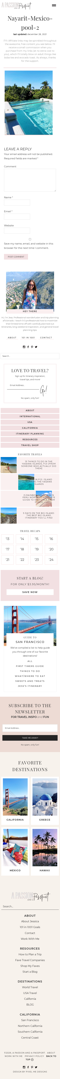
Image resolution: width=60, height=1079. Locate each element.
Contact (46, 337)
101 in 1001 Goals (30, 927)
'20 (51, 549)
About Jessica (30, 921)
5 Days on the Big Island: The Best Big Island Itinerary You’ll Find (39, 515)
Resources (30, 439)
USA (30, 422)
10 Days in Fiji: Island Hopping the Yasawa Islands (38, 481)
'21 (7, 560)
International (30, 416)
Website (9, 225)
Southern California (30, 1031)
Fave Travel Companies (30, 960)
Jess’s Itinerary (30, 686)
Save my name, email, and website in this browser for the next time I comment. (28, 245)
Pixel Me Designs (36, 1071)
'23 (36, 560)
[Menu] (53, 5)
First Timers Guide (30, 666)
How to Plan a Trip (30, 954)
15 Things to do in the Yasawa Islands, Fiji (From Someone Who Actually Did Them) (38, 465)
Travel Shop (30, 445)
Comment (10, 166)
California (30, 428)
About (12, 337)
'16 (51, 539)
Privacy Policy (34, 1056)
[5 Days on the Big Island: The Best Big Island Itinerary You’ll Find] (9, 516)
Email (8, 211)
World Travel (30, 987)
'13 (7, 539)
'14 (22, 539)
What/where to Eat (30, 676)
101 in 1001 (28, 337)
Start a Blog (30, 971)
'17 (7, 549)
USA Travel (30, 993)
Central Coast (30, 1037)
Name (8, 197)
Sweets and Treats (30, 681)
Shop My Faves (30, 966)
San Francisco (30, 1020)
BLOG (30, 1004)
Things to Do (30, 671)
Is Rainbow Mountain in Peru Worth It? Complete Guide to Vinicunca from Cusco (39, 498)
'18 (22, 549)
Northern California (30, 1026)
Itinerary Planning (30, 433)
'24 (51, 560)
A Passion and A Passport (16, 5)
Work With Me (30, 938)
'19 (37, 549)
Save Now (30, 592)
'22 (22, 560)
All (30, 661)
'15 (36, 539)
